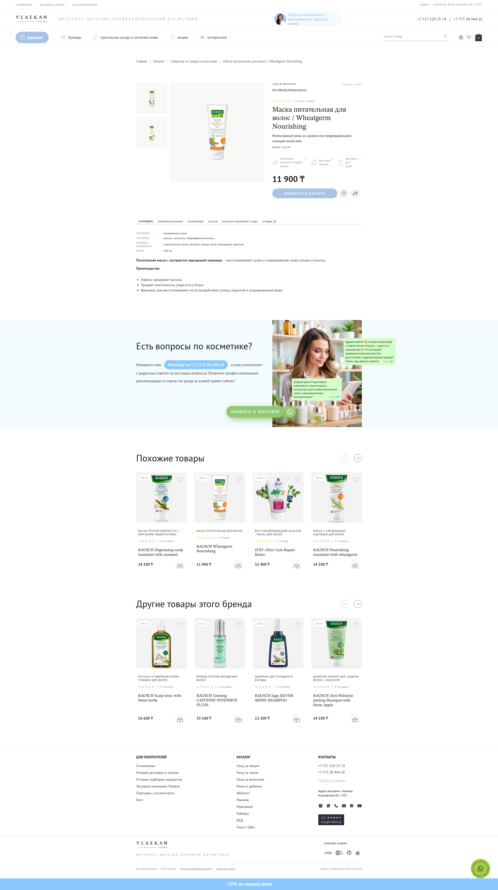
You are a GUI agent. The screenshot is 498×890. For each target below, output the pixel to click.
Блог (139, 800)
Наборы (243, 813)
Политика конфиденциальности (196, 868)
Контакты (327, 757)
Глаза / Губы (246, 827)
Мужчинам (245, 806)
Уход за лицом (248, 766)
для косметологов (84, 4)
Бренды (74, 37)
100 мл (167, 251)
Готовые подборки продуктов (159, 779)
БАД (240, 820)
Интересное (217, 37)
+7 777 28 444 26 (467, 19)
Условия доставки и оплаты (157, 772)
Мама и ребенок (249, 786)
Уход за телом (247, 772)
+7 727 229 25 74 (431, 19)
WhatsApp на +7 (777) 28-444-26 (196, 364)
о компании (24, 4)
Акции (182, 37)
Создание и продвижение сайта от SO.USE (340, 868)
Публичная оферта (225, 868)
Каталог (35, 37)
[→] (358, 458)
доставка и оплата (52, 4)
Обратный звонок (332, 780)
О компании (145, 766)
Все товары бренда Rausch (289, 89)
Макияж (243, 800)
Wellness (243, 793)
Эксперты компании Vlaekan (158, 786)
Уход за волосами (250, 779)
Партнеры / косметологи (155, 793)
